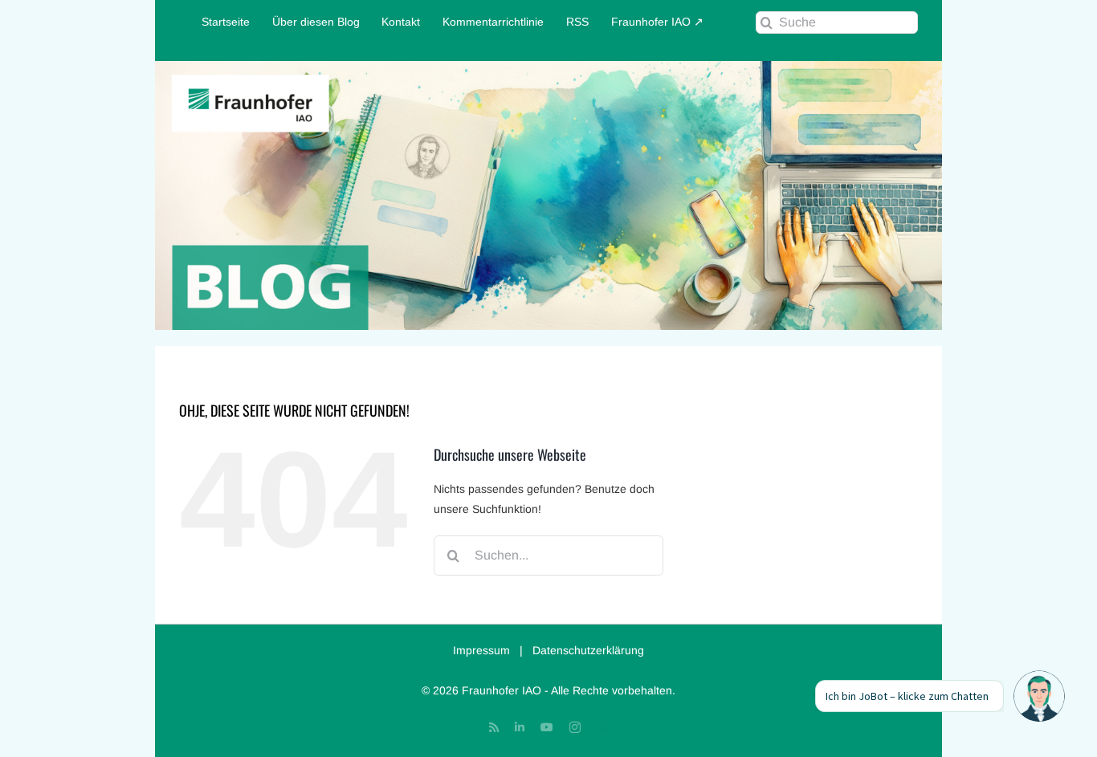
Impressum (481, 650)
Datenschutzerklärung (588, 650)
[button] (1039, 696)
